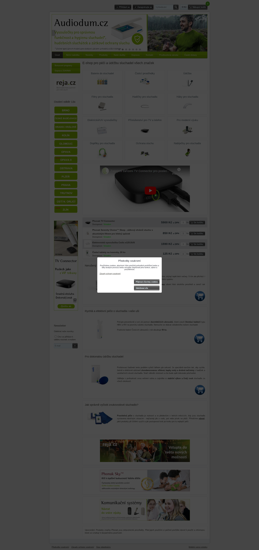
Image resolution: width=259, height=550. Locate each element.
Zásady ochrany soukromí (110, 274)
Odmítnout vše (142, 288)
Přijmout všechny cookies (147, 282)
